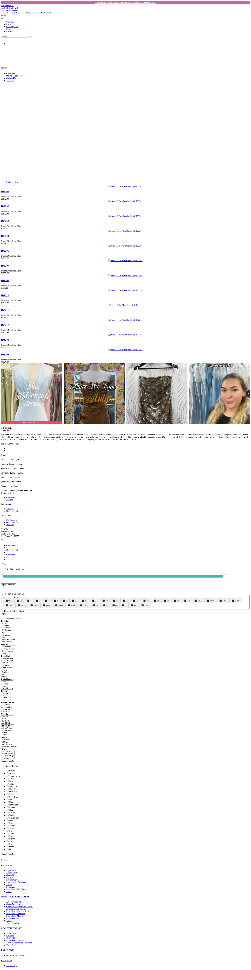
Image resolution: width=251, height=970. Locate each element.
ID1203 (5, 354)
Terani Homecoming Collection (19, 943)
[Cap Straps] (7, 751)
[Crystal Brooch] (7, 688)
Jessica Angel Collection (16, 882)
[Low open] (8, 665)
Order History (12, 522)
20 (127, 600)
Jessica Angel (11, 966)
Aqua (11, 784)
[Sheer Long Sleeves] (9, 746)
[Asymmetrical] (6, 707)
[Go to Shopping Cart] (2, 15)
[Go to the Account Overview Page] (2, 18)
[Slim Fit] (7, 735)
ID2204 (5, 236)
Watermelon (14, 818)
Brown (12, 839)
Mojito (12, 773)
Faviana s (10, 936)
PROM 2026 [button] (6, 865)
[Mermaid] (7, 733)
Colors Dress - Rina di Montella (19, 906)
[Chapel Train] (6, 709)
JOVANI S (10, 938)
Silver (11, 846)
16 (106, 600)
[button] (11, 73)
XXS (85, 605)
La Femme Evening (14, 918)
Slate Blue (13, 792)
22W (10, 605)
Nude (11, 833)
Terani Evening (12, 923)
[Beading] (7, 684)
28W (48, 605)
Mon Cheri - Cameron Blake (18, 911)
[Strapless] (7, 758)
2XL (146, 605)
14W (199, 600)
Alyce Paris (11, 870)
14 (96, 600)
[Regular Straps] (7, 754)
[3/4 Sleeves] (9, 742)
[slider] (225, 576)
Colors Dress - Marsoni (15, 904)
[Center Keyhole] (9, 651)
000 (10, 600)
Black (11, 841)
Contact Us (11, 497)
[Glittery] (4, 670)
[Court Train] (6, 712)
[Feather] (5, 698)
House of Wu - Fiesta (15, 955)
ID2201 (5, 191)
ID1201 (5, 339)
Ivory (11, 831)
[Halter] (7, 719)
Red (10, 823)
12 (86, 600)
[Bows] (7, 686)
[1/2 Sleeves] (9, 740)
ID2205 (5, 250)
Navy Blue (13, 797)
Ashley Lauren (12, 873)
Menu (4, 69)
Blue (11, 794)
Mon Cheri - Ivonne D (15, 913)
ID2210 (5, 295)
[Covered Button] (8, 658)
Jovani (9, 884)
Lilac (11, 802)
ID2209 (5, 280)
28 (168, 600)
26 (157, 600)
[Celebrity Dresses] (9, 649)
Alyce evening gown (15, 902)
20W (237, 600)
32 (188, 600)
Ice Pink (12, 807)
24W (23, 605)
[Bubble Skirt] (9, 647)
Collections (11, 545)
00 (21, 600)
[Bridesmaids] (11, 626)
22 (137, 600)
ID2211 (5, 310)
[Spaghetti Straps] (7, 756)
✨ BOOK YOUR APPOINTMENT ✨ (39, 13)
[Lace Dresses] (8, 642)
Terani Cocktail (12, 945)
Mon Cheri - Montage (15, 916)
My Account (11, 24)
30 (178, 600)
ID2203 (5, 221)
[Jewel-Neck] (7, 723)
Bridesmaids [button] (6, 960)
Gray (11, 844)
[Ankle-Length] (6, 705)
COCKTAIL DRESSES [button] (11, 928)
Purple (11, 799)
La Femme (10, 887)
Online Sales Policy (14, 511)
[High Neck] (7, 721)
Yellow (12, 771)
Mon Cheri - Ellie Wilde (16, 889)
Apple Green (14, 776)
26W (35, 605)
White (11, 849)
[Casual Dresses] (11, 628)
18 (117, 600)
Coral (11, 828)
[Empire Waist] (7, 730)
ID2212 (5, 325)
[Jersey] (5, 700)
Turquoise (13, 786)
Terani (9, 891)
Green (11, 778)
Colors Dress (11, 875)
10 (76, 600)
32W (73, 605)
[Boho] (8, 637)
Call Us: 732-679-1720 (10, 13)
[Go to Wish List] (5, 15)
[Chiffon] (5, 695)
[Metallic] (4, 672)
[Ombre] (4, 677)
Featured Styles (12, 182)
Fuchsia (12, 815)
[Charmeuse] (5, 693)
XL (135, 605)
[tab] (125, 865)
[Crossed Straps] (8, 661)
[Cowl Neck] (7, 717)
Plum (11, 820)
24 (147, 600)
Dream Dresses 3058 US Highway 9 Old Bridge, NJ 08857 (10, 7)
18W (224, 600)
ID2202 (5, 206)
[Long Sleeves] (9, 744)
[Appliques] (7, 682)
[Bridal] (11, 623)
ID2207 (5, 265)
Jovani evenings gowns (15, 909)
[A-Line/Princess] (7, 728)
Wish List (10, 22)
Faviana (9, 877)
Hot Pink (12, 812)
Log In (9, 31)
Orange (12, 826)
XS (96, 605)
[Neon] (4, 674)
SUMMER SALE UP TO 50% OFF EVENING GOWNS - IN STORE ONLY (125, 3)
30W (60, 605)
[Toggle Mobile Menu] (2, 539)
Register (9, 29)
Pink (11, 810)
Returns (9, 500)
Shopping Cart (12, 27)
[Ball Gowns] (8, 635)
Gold (11, 836)
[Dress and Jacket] (8, 639)
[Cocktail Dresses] (11, 630)
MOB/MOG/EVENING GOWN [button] (15, 897)
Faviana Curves (12, 880)
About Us (10, 509)
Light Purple (14, 805)
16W (212, 600)
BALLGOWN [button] (7, 950)
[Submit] (30, 36)
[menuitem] (128, 22)
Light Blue (13, 789)
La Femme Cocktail (14, 940)
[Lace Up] (8, 663)
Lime (11, 781)
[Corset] (9, 653)
